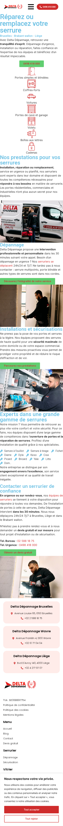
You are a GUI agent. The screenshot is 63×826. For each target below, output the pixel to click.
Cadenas (31, 152)
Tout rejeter (31, 818)
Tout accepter (31, 809)
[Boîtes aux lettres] (31, 134)
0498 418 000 (28, 545)
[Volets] (31, 121)
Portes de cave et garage (31, 115)
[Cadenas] (31, 146)
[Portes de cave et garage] (31, 109)
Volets (31, 127)
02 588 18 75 (25, 541)
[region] (31, 799)
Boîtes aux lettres (31, 140)
